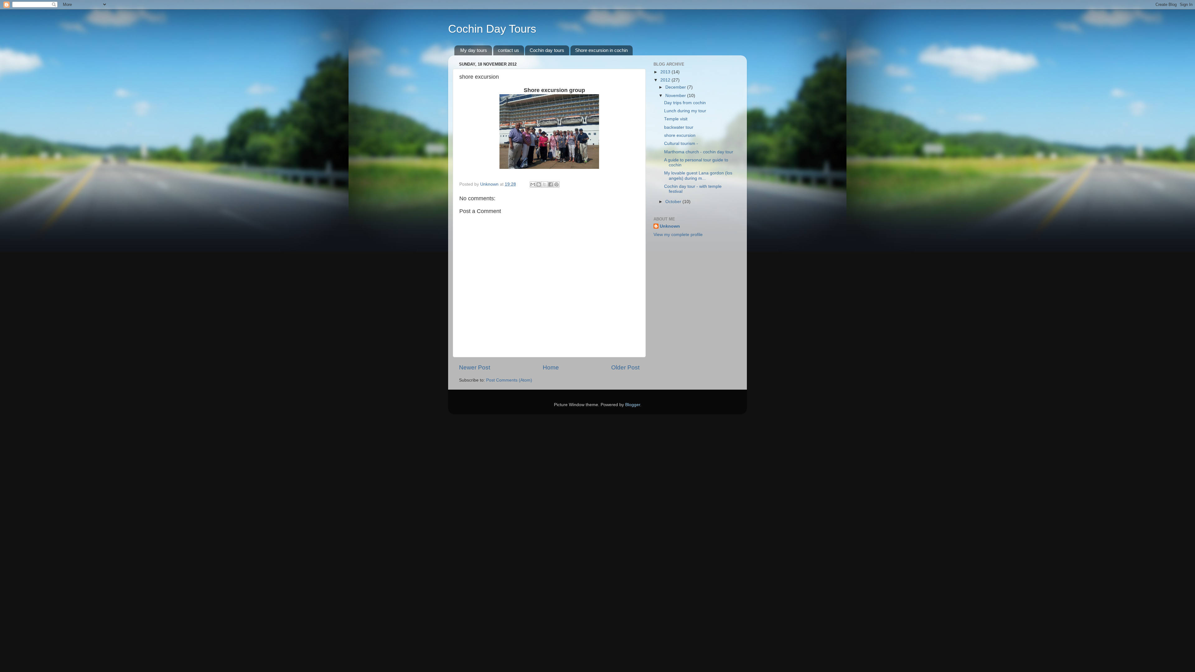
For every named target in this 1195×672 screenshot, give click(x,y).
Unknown (670, 226)
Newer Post (474, 367)
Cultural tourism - (681, 143)
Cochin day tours (547, 50)
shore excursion (680, 135)
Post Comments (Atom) (509, 380)
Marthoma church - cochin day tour (698, 152)
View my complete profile (678, 234)
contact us (508, 50)
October (673, 201)
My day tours (473, 50)
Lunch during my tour (685, 111)
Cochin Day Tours (492, 28)
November (676, 95)
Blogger (632, 404)
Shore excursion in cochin (601, 50)
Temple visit (675, 119)
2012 (666, 80)
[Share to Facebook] (550, 184)
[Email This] (533, 184)
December (676, 87)
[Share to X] (544, 184)
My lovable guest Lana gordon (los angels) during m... (698, 175)
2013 (666, 72)
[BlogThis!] (539, 184)
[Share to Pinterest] (556, 184)
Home (551, 367)
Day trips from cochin (685, 102)
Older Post (625, 367)
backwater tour (678, 127)
